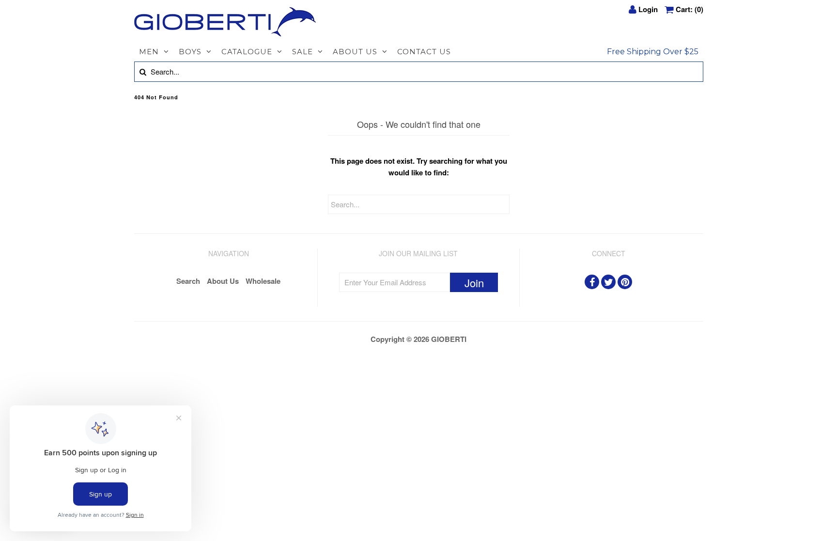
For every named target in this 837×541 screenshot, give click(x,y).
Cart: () (689, 9)
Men (149, 51)
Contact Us (424, 51)
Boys (190, 51)
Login (648, 9)
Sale (302, 51)
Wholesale (263, 281)
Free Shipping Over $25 (652, 51)
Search (188, 281)
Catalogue (246, 51)
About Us (355, 51)
